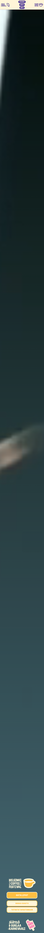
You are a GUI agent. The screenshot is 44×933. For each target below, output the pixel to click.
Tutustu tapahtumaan (22, 910)
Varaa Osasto (22, 903)
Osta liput (22, 895)
